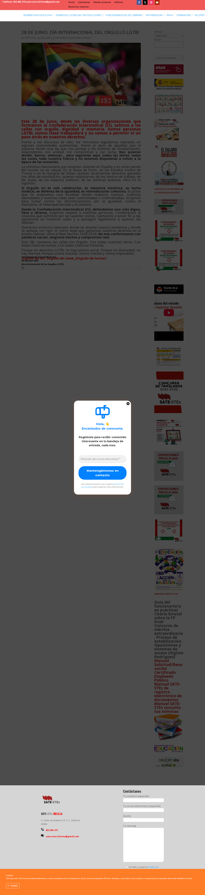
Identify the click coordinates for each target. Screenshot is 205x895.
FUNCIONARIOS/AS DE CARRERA (125, 15)
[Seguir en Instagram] (151, 2)
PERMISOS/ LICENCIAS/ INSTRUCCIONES (80, 15)
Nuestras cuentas (78, 7)
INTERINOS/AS (156, 15)
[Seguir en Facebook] (139, 2)
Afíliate (118, 2)
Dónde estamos (102, 2)
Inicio (71, 2)
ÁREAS (171, 15)
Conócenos (84, 2)
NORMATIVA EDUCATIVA (39, 15)
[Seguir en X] (145, 2)
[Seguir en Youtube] (157, 2)
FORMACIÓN (185, 15)
